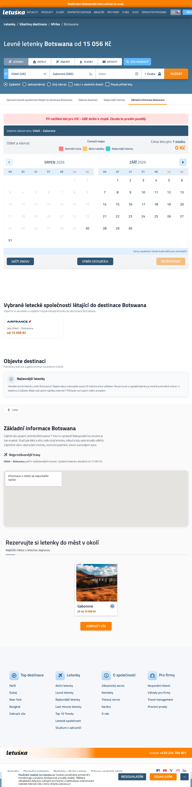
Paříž (12, 685)
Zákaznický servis (113, 685)
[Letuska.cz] (14, 12)
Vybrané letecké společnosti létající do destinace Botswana (39, 100)
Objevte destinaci (88, 100)
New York (15, 699)
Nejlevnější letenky (114, 100)
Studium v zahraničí (68, 727)
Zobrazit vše (17, 713)
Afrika (55, 24)
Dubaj (13, 692)
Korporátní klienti (159, 685)
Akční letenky (64, 685)
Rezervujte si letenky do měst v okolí (52, 542)
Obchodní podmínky (36, 771)
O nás (105, 713)
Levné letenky (65, 692)
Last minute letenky (68, 706)
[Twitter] (171, 771)
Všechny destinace (33, 24)
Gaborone (85, 606)
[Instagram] (178, 771)
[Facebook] (158, 771)
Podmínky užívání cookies (70, 771)
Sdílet (15, 410)
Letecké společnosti (68, 720)
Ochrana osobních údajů (106, 771)
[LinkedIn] (184, 771)
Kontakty (107, 692)
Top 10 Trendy (65, 713)
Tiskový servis (111, 699)
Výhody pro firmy (159, 692)
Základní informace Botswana (147, 100)
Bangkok (14, 706)
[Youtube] (165, 771)
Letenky (9, 24)
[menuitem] (32, 12)
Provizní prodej (157, 706)
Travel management (160, 699)
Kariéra (106, 706)
